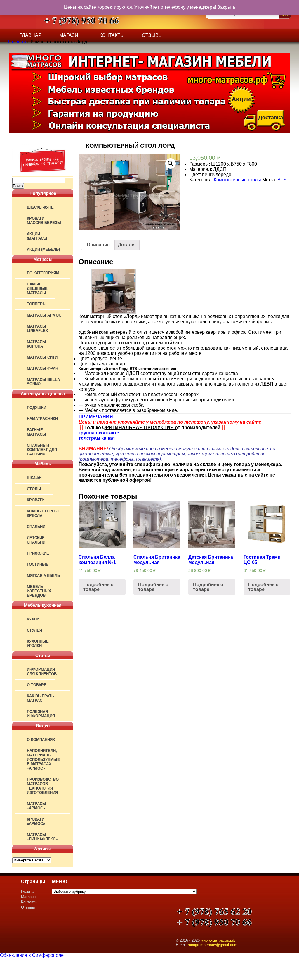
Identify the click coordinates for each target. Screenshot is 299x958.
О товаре (36, 685)
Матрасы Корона (36, 344)
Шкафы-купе (40, 207)
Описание (98, 244)
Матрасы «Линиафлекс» (42, 837)
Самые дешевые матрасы (37, 288)
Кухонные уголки (38, 643)
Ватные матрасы (36, 432)
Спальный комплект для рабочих (42, 449)
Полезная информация (41, 713)
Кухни (33, 619)
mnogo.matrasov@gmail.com (212, 944)
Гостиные (37, 564)
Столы (34, 489)
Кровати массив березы (44, 220)
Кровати (35, 500)
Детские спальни (36, 540)
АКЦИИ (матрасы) (37, 236)
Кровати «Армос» (36, 821)
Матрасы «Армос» (36, 806)
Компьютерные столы (237, 179)
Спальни (36, 526)
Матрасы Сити (42, 357)
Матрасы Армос (44, 315)
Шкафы (35, 478)
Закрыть (226, 7)
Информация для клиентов (42, 671)
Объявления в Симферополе (32, 955)
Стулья (34, 630)
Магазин (70, 35)
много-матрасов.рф (218, 940)
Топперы (36, 304)
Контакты (111, 35)
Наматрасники (42, 419)
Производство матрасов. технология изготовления (43, 786)
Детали (126, 244)
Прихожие (38, 553)
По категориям (43, 273)
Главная (31, 35)
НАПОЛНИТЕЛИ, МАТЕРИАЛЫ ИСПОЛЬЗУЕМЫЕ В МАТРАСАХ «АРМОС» (43, 759)
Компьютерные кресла (44, 513)
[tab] (98, 245)
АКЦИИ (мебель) (43, 249)
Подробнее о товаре (98, 587)
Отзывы (152, 35)
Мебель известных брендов (39, 591)
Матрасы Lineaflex (37, 328)
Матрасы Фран (42, 368)
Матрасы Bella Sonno (43, 381)
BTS (282, 179)
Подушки (36, 407)
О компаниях (41, 739)
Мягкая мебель (43, 575)
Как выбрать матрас (40, 698)
